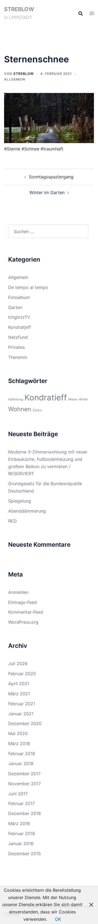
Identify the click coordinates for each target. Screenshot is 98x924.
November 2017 (24, 783)
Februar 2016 (21, 833)
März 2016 (19, 823)
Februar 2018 (21, 753)
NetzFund (18, 337)
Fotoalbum (19, 297)
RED (12, 521)
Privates (16, 347)
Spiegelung (19, 501)
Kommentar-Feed (25, 612)
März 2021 (19, 693)
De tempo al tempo (28, 287)
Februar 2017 (21, 803)
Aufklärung (15, 399)
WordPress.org (23, 622)
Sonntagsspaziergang (51, 176)
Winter (83, 399)
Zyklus (37, 410)
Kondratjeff (19, 327)
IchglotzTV (19, 317)
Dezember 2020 (25, 723)
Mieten (73, 399)
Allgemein (14, 79)
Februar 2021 (21, 703)
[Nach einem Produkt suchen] (80, 13)
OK (58, 919)
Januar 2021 (20, 713)
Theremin (17, 357)
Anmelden (18, 592)
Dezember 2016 (24, 813)
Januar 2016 (20, 843)
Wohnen (19, 409)
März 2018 (19, 743)
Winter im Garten (47, 192)
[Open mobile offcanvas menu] (92, 13)
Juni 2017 (18, 793)
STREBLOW (19, 9)
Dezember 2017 (24, 773)
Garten (15, 307)
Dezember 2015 (24, 853)
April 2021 (18, 683)
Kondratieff (45, 397)
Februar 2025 (22, 673)
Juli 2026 (17, 663)
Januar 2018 (20, 763)
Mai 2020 (18, 733)
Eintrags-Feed (22, 602)
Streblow (23, 74)
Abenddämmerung (27, 511)
